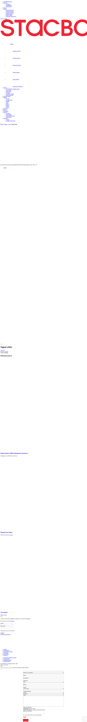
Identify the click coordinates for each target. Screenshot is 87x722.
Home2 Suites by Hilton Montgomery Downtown (14, 453)
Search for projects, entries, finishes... (21, 667)
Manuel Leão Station (6, 532)
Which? (24, 684)
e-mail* (24, 687)
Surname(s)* (26, 678)
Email (2, 623)
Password (3, 626)
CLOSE (25, 720)
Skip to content (4, 18)
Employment (6, 654)
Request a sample (4, 351)
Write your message (27, 707)
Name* (24, 675)
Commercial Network (8, 651)
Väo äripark (4, 612)
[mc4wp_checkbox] (27, 711)
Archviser (5, 655)
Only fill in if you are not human (7, 630)
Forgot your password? (5, 634)
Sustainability (6, 650)
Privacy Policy (39, 714)
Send (25, 717)
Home (2, 124)
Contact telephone (27, 691)
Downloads (5, 652)
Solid (9, 124)
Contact (5, 649)
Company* (25, 680)
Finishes (6, 124)
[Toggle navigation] (1, 123)
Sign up (12, 621)
